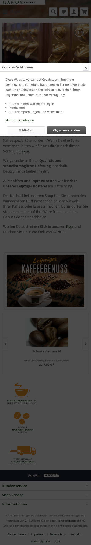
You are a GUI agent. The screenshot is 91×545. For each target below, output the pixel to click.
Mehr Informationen (19, 120)
